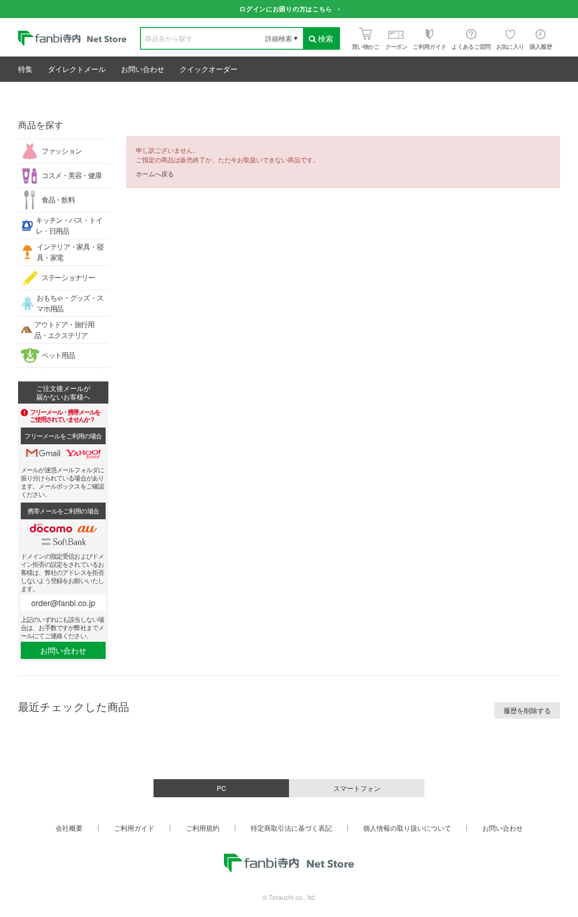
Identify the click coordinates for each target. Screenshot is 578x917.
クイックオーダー (209, 69)
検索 (325, 38)
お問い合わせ (142, 69)
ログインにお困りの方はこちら (285, 8)
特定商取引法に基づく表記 (291, 827)
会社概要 (69, 827)
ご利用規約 (202, 827)
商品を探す (40, 124)
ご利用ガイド (134, 827)
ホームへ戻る (155, 173)
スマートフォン (357, 788)
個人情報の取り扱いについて (407, 827)
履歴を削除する (527, 710)
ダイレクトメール (77, 69)
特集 (25, 69)
